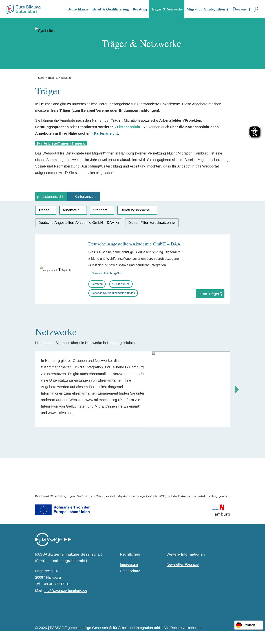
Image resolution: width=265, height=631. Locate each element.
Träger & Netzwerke (167, 9)
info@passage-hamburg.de (65, 590)
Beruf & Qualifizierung (110, 9)
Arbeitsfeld (71, 210)
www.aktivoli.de (60, 413)
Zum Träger (209, 294)
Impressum (129, 564)
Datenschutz (130, 571)
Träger (43, 210)
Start (39, 77)
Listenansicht (52, 197)
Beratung (140, 9)
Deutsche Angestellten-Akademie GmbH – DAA (76, 223)
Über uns (240, 9)
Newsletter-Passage (183, 564)
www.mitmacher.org (101, 400)
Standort (100, 210)
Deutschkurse (78, 9)
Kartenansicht (85, 197)
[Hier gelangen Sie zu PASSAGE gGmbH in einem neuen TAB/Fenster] (53, 545)
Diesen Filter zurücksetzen (149, 223)
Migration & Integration (206, 9)
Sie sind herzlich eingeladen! (92, 173)
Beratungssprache (135, 210)
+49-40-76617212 (56, 584)
